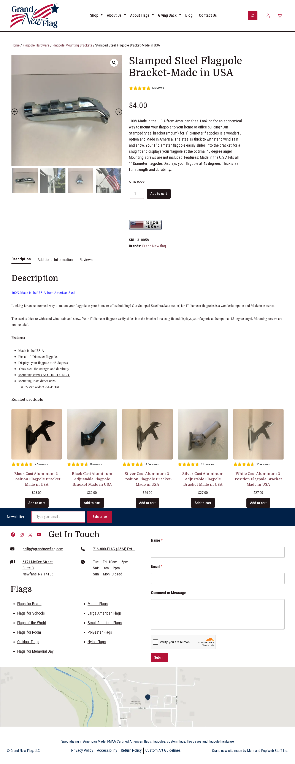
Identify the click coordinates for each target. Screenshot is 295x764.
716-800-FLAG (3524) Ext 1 (114, 549)
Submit (159, 657)
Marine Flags (98, 603)
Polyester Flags (100, 632)
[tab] (21, 261)
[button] (114, 63)
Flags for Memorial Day (35, 651)
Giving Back (167, 15)
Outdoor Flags (28, 641)
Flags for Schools (31, 613)
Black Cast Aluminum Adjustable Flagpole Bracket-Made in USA (92, 479)
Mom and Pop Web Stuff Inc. (267, 750)
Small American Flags (105, 622)
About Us (114, 15)
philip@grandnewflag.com (42, 549)
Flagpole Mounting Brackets (72, 45)
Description (21, 259)
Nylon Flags (97, 641)
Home (15, 45)
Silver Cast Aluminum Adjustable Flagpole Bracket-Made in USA (203, 479)
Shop (94, 15)
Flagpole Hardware (36, 45)
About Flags (139, 15)
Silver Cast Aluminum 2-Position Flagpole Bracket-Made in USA (147, 479)
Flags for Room (29, 632)
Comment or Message (168, 592)
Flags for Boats (29, 603)
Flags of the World (31, 622)
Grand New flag (154, 246)
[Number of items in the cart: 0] (279, 16)
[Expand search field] (252, 15)
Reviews (86, 259)
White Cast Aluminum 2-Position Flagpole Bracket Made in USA (258, 479)
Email (156, 566)
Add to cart (158, 193)
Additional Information (55, 259)
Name (157, 540)
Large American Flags (105, 613)
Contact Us (208, 15)
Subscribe (99, 517)
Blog (188, 15)
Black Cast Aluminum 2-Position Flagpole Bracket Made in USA (36, 479)
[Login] (268, 16)
